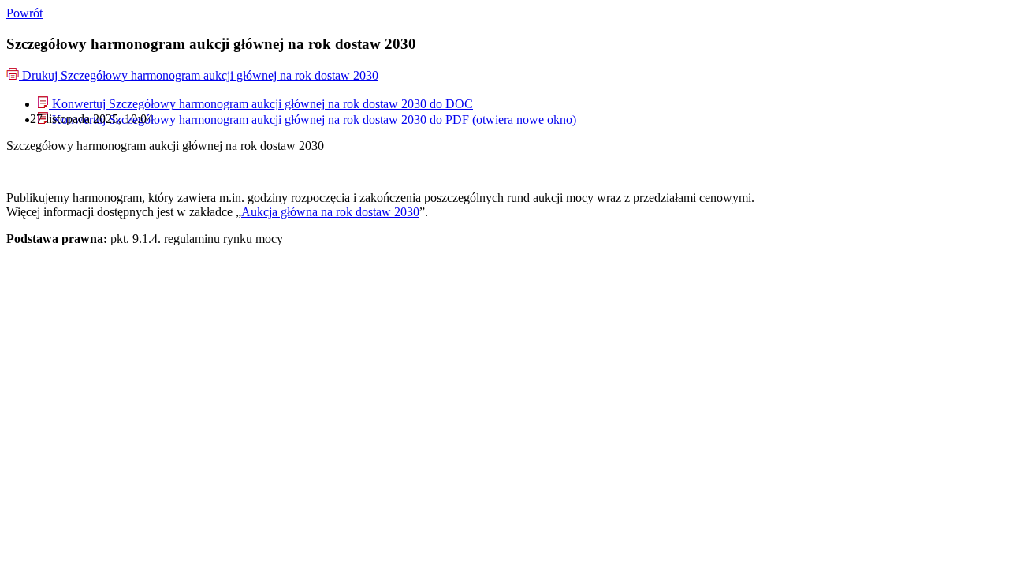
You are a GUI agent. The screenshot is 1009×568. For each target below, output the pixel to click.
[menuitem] (255, 103)
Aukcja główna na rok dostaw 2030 (330, 212)
